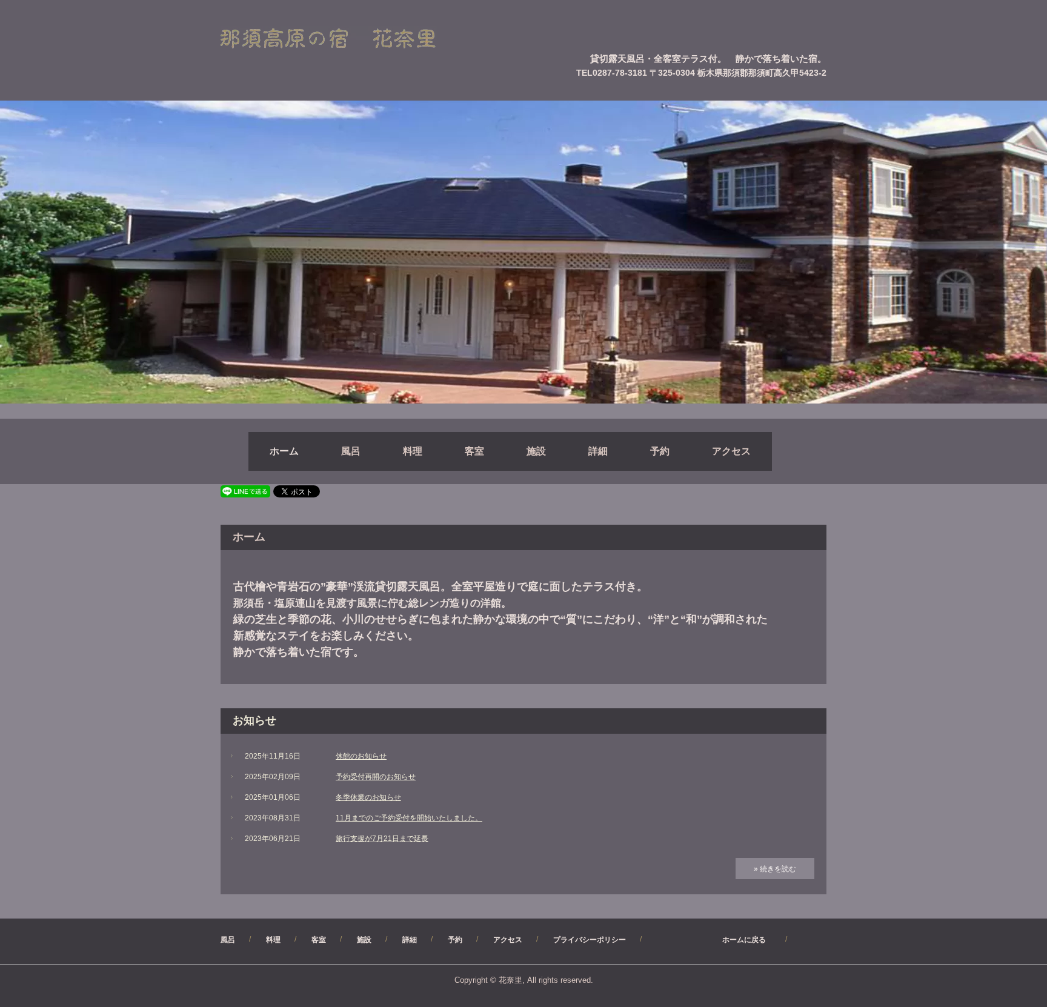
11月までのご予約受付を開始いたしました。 (409, 818)
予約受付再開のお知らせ (376, 777)
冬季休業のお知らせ (368, 797)
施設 (536, 451)
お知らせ (254, 720)
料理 (412, 451)
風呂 (351, 451)
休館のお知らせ (361, 756)
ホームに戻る (715, 940)
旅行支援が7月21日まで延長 (382, 838)
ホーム (284, 451)
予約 (660, 451)
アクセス (731, 451)
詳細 (598, 451)
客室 (474, 451)
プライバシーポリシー (589, 940)
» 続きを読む (775, 869)
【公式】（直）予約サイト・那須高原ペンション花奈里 (342, 39)
